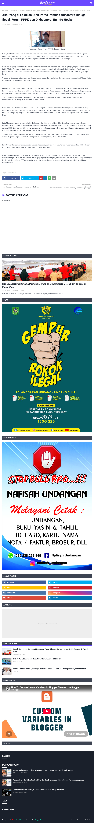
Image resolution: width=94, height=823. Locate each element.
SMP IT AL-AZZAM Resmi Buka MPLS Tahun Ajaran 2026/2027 (37, 659)
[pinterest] (70, 587)
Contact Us (88, 820)
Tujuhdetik (7, 24)
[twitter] (70, 582)
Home (73, 820)
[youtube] (24, 598)
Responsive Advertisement (47, 624)
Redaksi (79, 820)
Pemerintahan (13, 10)
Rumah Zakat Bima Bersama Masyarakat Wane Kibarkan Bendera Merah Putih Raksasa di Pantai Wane (44, 285)
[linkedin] (70, 598)
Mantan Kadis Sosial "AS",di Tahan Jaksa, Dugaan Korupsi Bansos (38, 790)
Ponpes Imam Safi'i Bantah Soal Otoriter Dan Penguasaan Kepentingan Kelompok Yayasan (48, 780)
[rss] (24, 587)
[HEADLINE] (47, 270)
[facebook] (24, 582)
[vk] (24, 593)
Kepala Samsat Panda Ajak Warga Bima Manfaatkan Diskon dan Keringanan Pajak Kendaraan (49, 669)
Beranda (5, 10)
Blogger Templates (41, 820)
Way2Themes (20, 820)
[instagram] (70, 593)
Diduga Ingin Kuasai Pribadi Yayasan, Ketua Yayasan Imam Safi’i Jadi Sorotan (43, 770)
